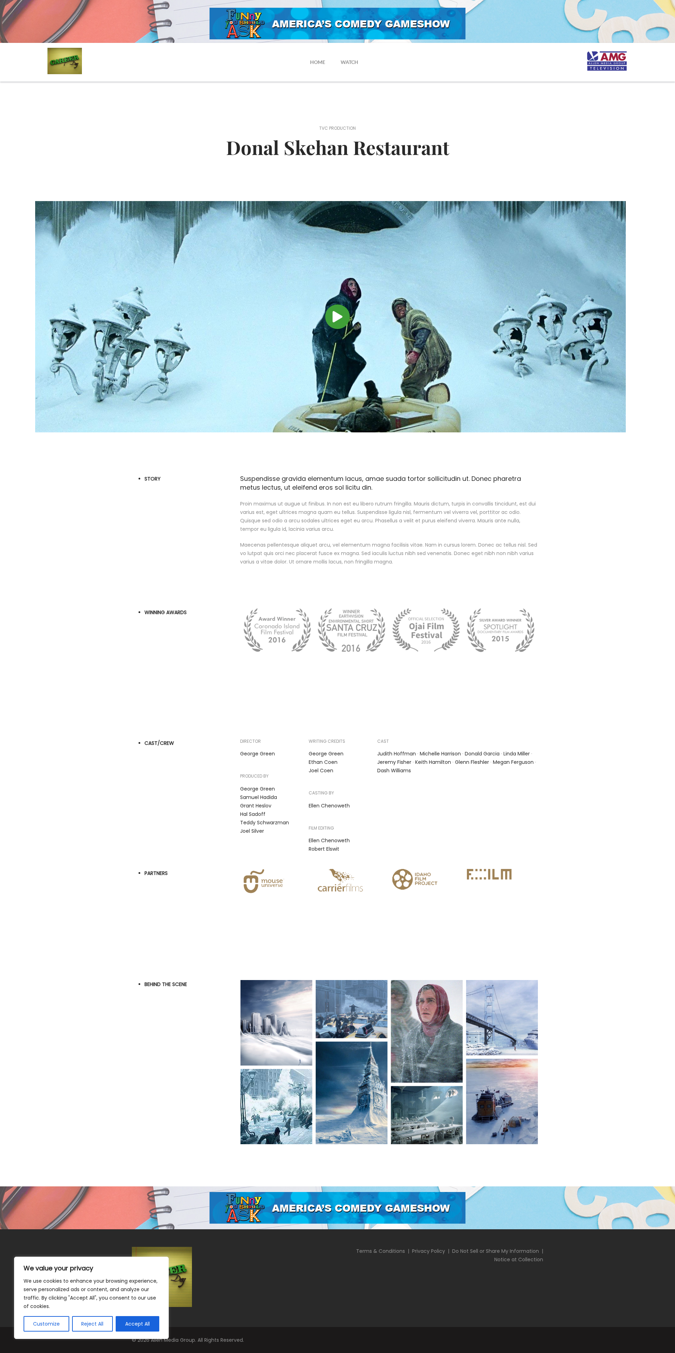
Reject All (92, 1323)
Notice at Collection (518, 1259)
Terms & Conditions (380, 1251)
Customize (46, 1323)
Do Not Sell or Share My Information (495, 1251)
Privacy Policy (428, 1251)
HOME (317, 62)
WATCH (349, 62)
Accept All (137, 1323)
